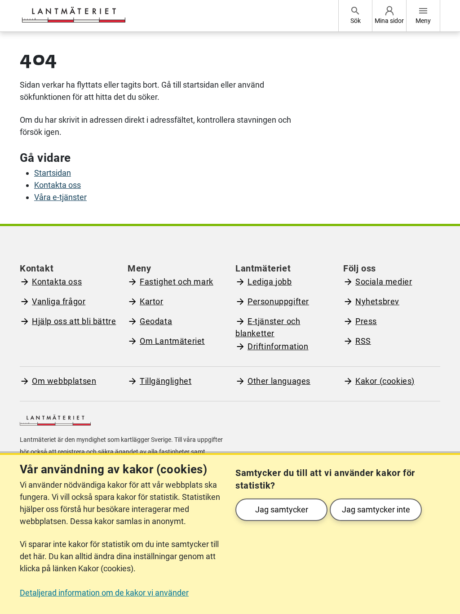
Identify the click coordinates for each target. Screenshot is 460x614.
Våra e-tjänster (60, 197)
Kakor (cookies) (385, 381)
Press (366, 321)
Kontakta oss (57, 185)
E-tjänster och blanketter (267, 327)
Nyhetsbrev (377, 301)
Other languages (279, 381)
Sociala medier (383, 281)
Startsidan (52, 173)
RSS (363, 341)
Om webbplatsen (64, 381)
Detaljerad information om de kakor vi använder (104, 592)
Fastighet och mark (176, 281)
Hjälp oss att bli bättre (74, 321)
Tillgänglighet (165, 381)
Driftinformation (278, 346)
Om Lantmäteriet (172, 341)
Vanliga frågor (58, 301)
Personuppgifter (278, 301)
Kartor (152, 301)
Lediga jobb (270, 281)
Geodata (156, 321)
